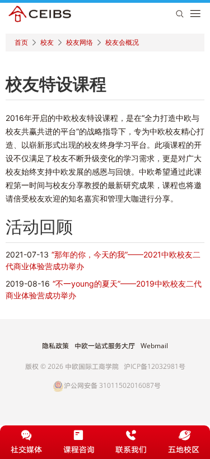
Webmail (154, 345)
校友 (47, 42)
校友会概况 (122, 42)
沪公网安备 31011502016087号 (112, 386)
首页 (21, 42)
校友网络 (79, 42)
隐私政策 (55, 345)
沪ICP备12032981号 (154, 366)
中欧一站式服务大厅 (104, 345)
